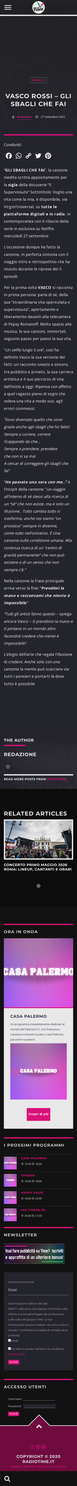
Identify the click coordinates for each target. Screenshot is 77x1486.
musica (39, 80)
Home (15, 1467)
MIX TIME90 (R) (33, 1210)
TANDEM (28, 1175)
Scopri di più (38, 839)
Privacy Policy (16, 1354)
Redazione (24, 117)
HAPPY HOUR (32, 1193)
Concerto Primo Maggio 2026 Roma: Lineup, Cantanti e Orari (38, 867)
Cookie (60, 1467)
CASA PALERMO (34, 1158)
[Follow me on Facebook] (8, 767)
